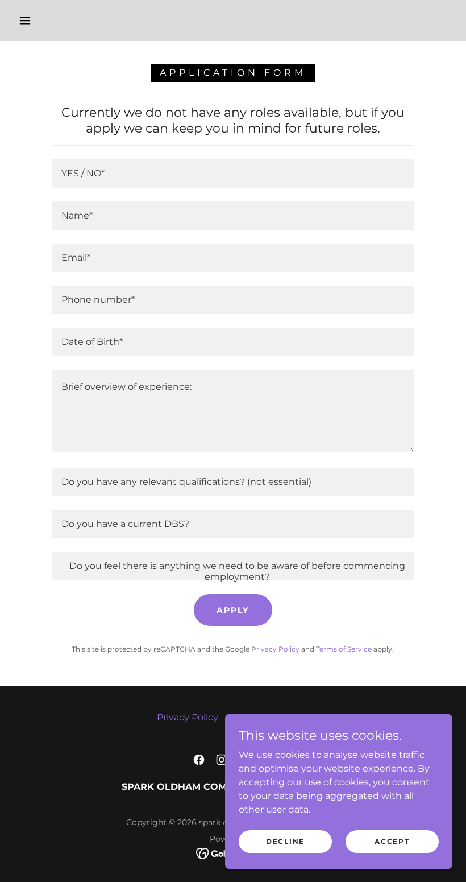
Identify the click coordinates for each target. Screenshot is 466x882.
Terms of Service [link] (344, 649)
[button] (25, 20)
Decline (285, 841)
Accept (392, 841)
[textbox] (232, 173)
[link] (199, 759)
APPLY (233, 610)
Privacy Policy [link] (275, 649)
